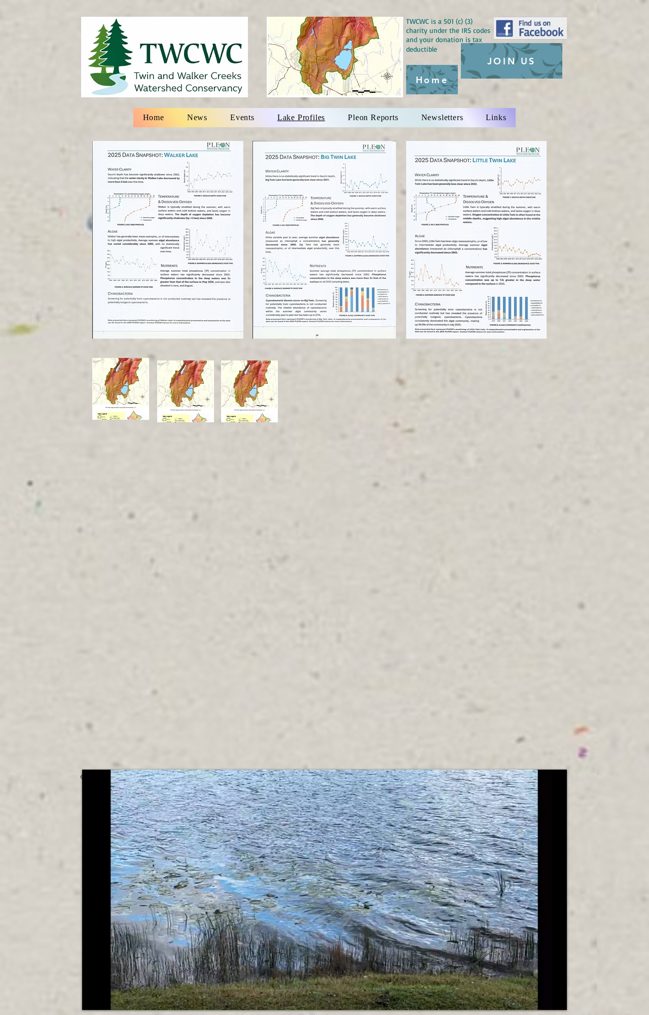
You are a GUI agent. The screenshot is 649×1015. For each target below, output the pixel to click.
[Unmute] (112, 996)
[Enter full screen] (553, 996)
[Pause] (95, 996)
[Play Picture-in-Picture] (536, 996)
